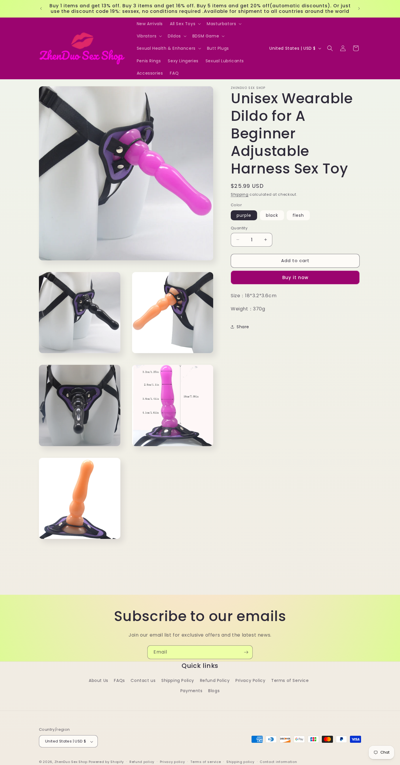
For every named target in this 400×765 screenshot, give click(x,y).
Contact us (143, 680)
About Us (98, 680)
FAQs (119, 680)
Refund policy (141, 761)
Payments (191, 691)
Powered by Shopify (106, 762)
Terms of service (205, 761)
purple (244, 215)
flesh (298, 215)
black (272, 215)
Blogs (214, 691)
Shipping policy (240, 761)
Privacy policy (172, 761)
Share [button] (243, 326)
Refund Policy (215, 680)
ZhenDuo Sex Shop (71, 762)
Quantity (239, 228)
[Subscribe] (246, 652)
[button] (184, 24)
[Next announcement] (359, 8)
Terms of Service (290, 680)
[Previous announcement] (41, 8)
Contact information (278, 761)
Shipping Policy (177, 680)
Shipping (240, 194)
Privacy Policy (250, 680)
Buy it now (295, 277)
